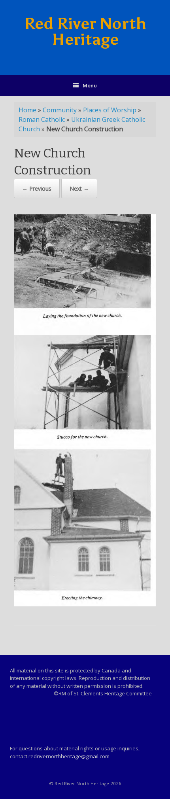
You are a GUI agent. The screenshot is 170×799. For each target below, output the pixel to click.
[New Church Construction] (85, 604)
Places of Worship (109, 110)
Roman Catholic (42, 119)
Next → (79, 188)
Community (60, 110)
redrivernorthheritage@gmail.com (69, 756)
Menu (90, 85)
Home (27, 110)
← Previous (36, 188)
